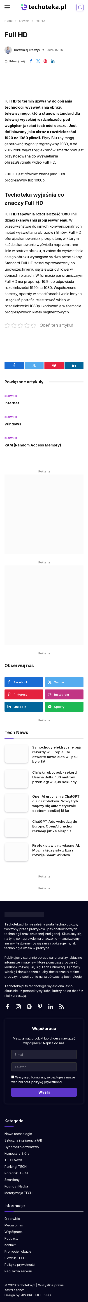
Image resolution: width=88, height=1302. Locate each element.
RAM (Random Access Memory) (33, 445)
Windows (13, 424)
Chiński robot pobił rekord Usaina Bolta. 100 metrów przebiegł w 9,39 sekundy (54, 777)
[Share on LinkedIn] (52, 61)
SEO (47, 1295)
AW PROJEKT (31, 1295)
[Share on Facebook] (31, 61)
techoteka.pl (26, 1285)
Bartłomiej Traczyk (27, 50)
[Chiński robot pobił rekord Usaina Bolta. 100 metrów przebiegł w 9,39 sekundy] (16, 779)
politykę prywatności (46, 1082)
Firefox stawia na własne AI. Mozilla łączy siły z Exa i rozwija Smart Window (56, 850)
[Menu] (7, 7)
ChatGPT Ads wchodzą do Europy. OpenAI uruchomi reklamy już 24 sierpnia (54, 826)
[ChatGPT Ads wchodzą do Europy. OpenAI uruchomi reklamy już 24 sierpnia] (16, 828)
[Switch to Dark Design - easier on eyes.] (79, 7)
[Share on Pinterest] (45, 61)
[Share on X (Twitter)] (38, 61)
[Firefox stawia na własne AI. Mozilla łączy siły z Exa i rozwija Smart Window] (16, 852)
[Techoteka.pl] (44, 7)
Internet (12, 403)
